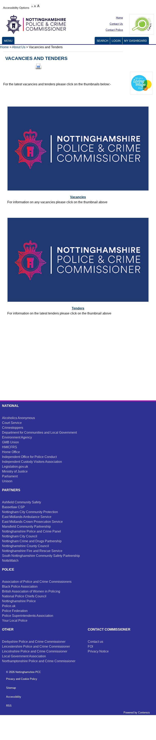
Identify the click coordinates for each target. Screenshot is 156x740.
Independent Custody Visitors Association (32, 461)
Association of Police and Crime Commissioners (37, 581)
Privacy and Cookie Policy (21, 678)
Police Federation (15, 611)
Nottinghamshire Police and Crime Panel (31, 531)
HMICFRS (9, 447)
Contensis (144, 712)
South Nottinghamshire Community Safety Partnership (41, 555)
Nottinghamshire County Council (25, 546)
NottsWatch (10, 560)
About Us (18, 47)
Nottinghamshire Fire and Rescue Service (32, 551)
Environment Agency (17, 437)
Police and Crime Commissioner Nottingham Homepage (34, 23)
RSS (9, 705)
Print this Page (38, 66)
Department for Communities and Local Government (39, 432)
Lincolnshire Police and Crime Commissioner (34, 651)
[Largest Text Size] (38, 5)
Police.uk (8, 606)
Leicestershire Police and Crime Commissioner (36, 646)
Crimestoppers (12, 427)
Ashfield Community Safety (21, 502)
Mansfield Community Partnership (26, 526)
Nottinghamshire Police (19, 601)
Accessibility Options (16, 7)
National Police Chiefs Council (24, 596)
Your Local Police (14, 620)
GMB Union (10, 442)
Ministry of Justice (15, 471)
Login (116, 40)
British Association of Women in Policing (31, 591)
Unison (7, 481)
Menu (8, 40)
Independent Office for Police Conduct (29, 457)
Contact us (95, 641)
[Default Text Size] (32, 5)
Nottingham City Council (19, 536)
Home (4, 47)
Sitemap (11, 687)
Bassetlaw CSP (13, 507)
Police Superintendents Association (27, 615)
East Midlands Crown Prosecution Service (32, 521)
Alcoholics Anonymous (18, 418)
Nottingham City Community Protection (30, 512)
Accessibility (13, 696)
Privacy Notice (98, 651)
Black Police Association (20, 586)
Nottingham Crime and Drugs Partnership (32, 541)
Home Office (11, 452)
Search (102, 40)
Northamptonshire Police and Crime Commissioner (38, 661)
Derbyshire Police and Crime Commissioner (33, 641)
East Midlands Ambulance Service (26, 517)
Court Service (12, 423)
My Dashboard (135, 40)
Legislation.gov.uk (15, 466)
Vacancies (78, 197)
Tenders (78, 308)
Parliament (10, 476)
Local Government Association (24, 656)
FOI (90, 646)
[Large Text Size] (35, 5)
